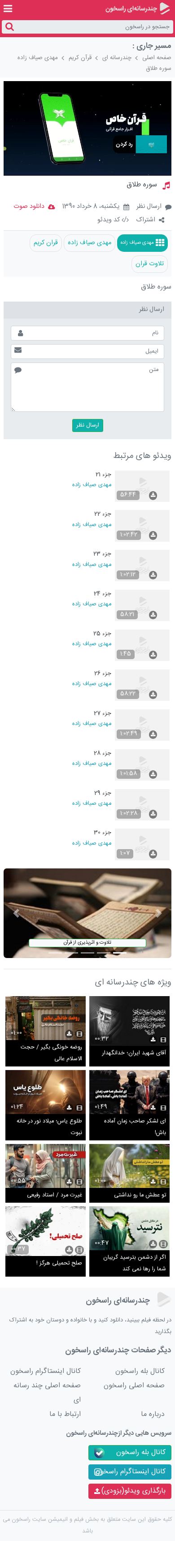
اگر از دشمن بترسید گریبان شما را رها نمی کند (134, 1263)
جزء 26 (102, 673)
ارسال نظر (149, 206)
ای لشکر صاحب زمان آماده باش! (135, 1127)
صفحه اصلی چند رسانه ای (47, 1393)
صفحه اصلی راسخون (134, 1386)
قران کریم (46, 242)
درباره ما (153, 1414)
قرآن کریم (80, 58)
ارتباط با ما (65, 1414)
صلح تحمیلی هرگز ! (59, 1263)
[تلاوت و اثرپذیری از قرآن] (87, 913)
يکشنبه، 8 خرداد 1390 (91, 207)
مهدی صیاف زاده (38, 58)
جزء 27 (102, 713)
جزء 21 (103, 475)
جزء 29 (102, 793)
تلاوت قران (150, 264)
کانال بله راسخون (140, 1371)
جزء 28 (102, 753)
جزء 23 (102, 554)
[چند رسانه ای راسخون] (137, 8)
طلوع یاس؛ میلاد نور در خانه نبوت (49, 1127)
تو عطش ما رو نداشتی (140, 1195)
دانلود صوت (28, 206)
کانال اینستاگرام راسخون (45, 1371)
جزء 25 (102, 634)
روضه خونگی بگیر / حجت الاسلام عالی (51, 1053)
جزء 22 (102, 514)
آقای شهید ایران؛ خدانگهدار (134, 1053)
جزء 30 (102, 833)
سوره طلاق (158, 68)
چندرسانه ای (116, 58)
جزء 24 (102, 594)
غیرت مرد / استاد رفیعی (54, 1195)
